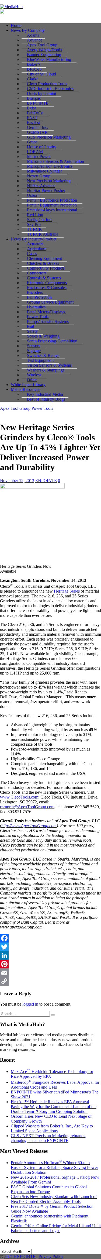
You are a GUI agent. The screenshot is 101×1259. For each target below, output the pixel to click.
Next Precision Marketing (49, 180)
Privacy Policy (51, 1256)
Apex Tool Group (42, 45)
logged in (30, 1004)
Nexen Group (38, 176)
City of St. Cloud (41, 74)
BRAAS (34, 69)
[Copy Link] (50, 981)
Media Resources (25, 389)
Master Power (39, 156)
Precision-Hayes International (52, 210)
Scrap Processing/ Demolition (52, 341)
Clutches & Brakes (43, 263)
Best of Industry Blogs (46, 399)
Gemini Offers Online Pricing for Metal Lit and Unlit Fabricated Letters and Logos (56, 1228)
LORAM (35, 151)
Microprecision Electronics (49, 166)
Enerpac (34, 98)
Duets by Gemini (41, 93)
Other (32, 379)
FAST (32, 117)
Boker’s (33, 64)
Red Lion (35, 214)
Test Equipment (40, 360)
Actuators (35, 244)
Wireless (34, 375)
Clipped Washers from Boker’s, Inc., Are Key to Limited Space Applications (52, 1128)
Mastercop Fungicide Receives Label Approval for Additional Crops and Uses (55, 1084)
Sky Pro (34, 224)
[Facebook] (50, 938)
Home (16, 25)
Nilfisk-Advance (41, 185)
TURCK (34, 229)
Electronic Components (47, 282)
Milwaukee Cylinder (44, 171)
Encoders (35, 292)
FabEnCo (35, 113)
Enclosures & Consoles (47, 287)
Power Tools (37, 316)
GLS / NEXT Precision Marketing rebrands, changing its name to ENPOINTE (48, 1138)
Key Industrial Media (45, 394)
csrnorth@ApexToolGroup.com (27, 806)
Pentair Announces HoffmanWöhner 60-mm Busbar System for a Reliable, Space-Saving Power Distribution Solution (54, 1167)
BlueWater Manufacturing (49, 59)
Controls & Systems (44, 278)
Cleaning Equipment (44, 258)
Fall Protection (39, 297)
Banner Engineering (44, 54)
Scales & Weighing (43, 336)
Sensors (33, 345)
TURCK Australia (42, 234)
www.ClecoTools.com (19, 797)
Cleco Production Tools (47, 83)
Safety (32, 331)
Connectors (37, 273)
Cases (32, 253)
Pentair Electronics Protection (52, 200)
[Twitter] (50, 946)
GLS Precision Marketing (49, 137)
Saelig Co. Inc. (39, 219)
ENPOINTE (37, 103)
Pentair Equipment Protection (52, 205)
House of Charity (41, 147)
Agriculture (36, 248)
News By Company (28, 30)
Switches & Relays (43, 355)
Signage (34, 350)
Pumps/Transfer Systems (48, 321)
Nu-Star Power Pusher (46, 190)
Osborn (33, 195)
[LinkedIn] (50, 955)
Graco (32, 142)
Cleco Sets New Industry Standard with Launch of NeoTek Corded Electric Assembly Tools (54, 1199)
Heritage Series (67, 591)
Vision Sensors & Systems (49, 365)
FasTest (33, 122)
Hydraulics (36, 307)
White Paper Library (28, 384)
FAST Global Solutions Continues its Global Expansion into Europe (49, 1189)
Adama (33, 35)
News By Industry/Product (33, 239)
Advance (34, 40)
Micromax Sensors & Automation (55, 161)
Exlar (31, 108)
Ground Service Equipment (50, 302)
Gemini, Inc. (37, 127)
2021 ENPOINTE (20, 1256)
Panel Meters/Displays (46, 311)
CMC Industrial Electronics (50, 88)
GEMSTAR (37, 132)
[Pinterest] (50, 964)
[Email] (50, 972)
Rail (30, 326)
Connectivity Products (46, 268)
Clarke (32, 79)
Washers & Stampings (45, 370)
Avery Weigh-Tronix (44, 49)
